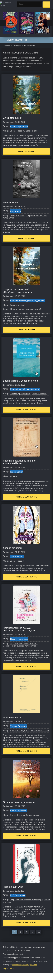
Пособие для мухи (13, 887)
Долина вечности (12, 548)
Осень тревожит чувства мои (19, 802)
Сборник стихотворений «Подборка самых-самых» (17, 290)
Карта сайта (9, 968)
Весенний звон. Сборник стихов (20, 381)
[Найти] (39, 4)
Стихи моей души (12, 118)
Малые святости (12, 717)
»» (39, 932)
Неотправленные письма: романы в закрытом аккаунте (19, 629)
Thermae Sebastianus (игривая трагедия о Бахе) (19, 462)
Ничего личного (11, 202)
